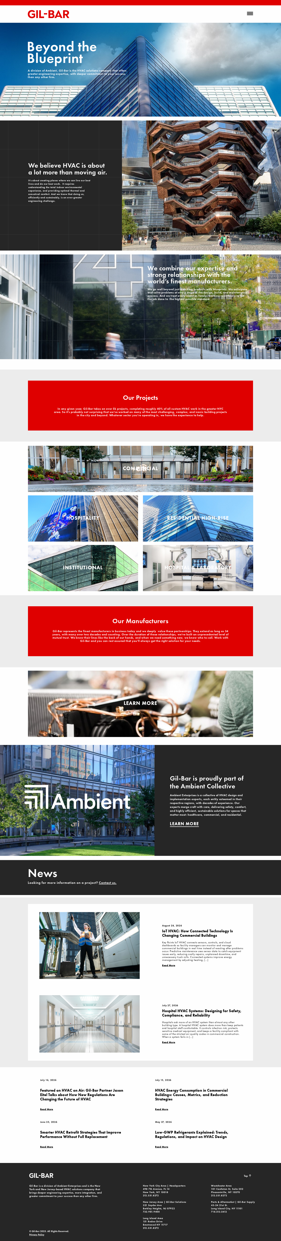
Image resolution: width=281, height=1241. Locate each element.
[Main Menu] (250, 13)
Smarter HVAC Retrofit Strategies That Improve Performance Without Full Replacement (80, 1134)
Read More (168, 965)
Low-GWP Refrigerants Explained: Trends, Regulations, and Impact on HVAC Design (192, 1134)
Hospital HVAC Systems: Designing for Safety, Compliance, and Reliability (202, 1013)
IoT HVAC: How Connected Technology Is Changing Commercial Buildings (197, 933)
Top (248, 1176)
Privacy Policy (36, 1234)
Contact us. (108, 882)
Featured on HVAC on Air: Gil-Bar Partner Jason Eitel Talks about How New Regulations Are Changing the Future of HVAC (81, 1095)
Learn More (140, 703)
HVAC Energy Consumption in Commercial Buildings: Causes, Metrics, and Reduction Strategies (191, 1095)
